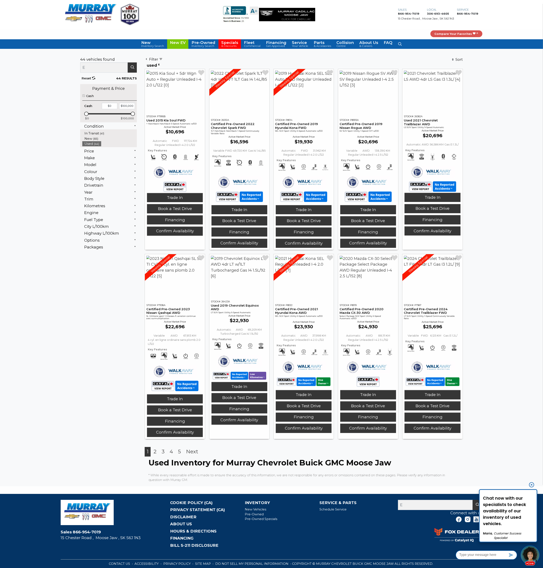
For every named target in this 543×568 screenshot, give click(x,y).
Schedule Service (333, 509)
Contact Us (120, 564)
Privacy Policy (177, 564)
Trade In (175, 197)
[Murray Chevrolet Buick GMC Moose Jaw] (91, 14)
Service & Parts (338, 503)
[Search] (132, 67)
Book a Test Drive (175, 208)
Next (192, 451)
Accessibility (147, 564)
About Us (181, 524)
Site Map (203, 564)
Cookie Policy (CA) (191, 503)
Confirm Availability (175, 230)
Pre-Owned (254, 514)
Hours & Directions (193, 531)
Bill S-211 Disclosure (194, 545)
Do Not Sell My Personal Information (252, 564)
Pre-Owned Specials (261, 519)
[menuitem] (109, 133)
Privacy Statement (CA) (197, 510)
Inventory (257, 503)
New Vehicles (255, 509)
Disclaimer (183, 517)
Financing (175, 219)
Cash (90, 96)
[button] (153, 44)
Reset (87, 78)
